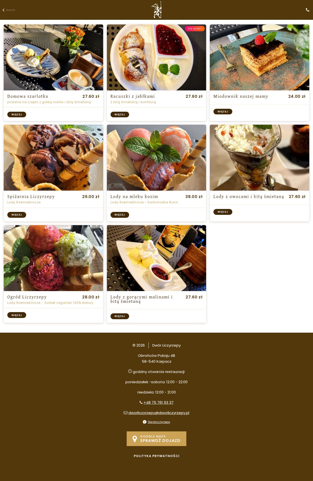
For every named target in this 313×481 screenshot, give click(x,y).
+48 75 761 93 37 (159, 402)
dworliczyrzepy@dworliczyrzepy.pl (158, 412)
